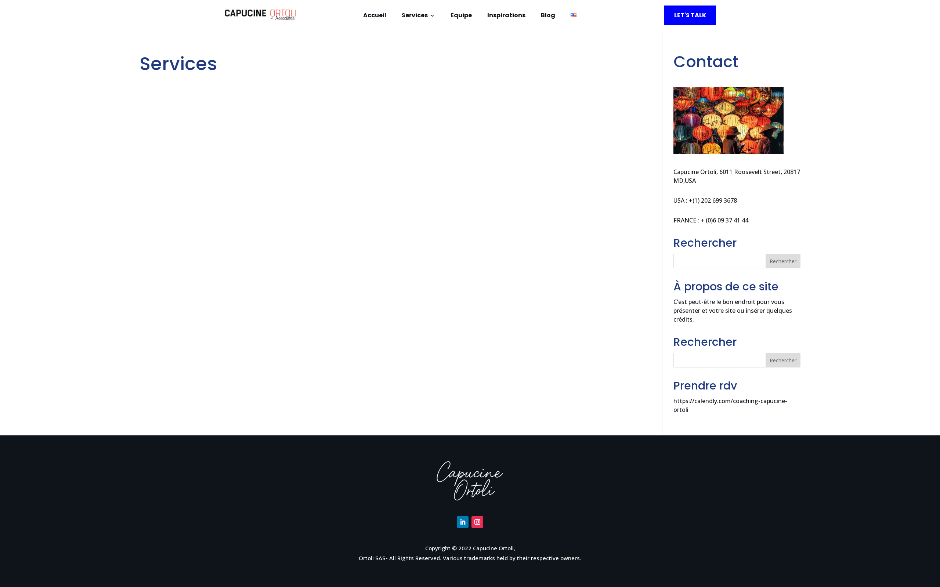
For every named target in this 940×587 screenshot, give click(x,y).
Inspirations (506, 16)
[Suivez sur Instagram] (477, 522)
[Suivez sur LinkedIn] (463, 522)
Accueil (374, 16)
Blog (548, 16)
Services (415, 16)
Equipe (461, 16)
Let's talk (690, 15)
